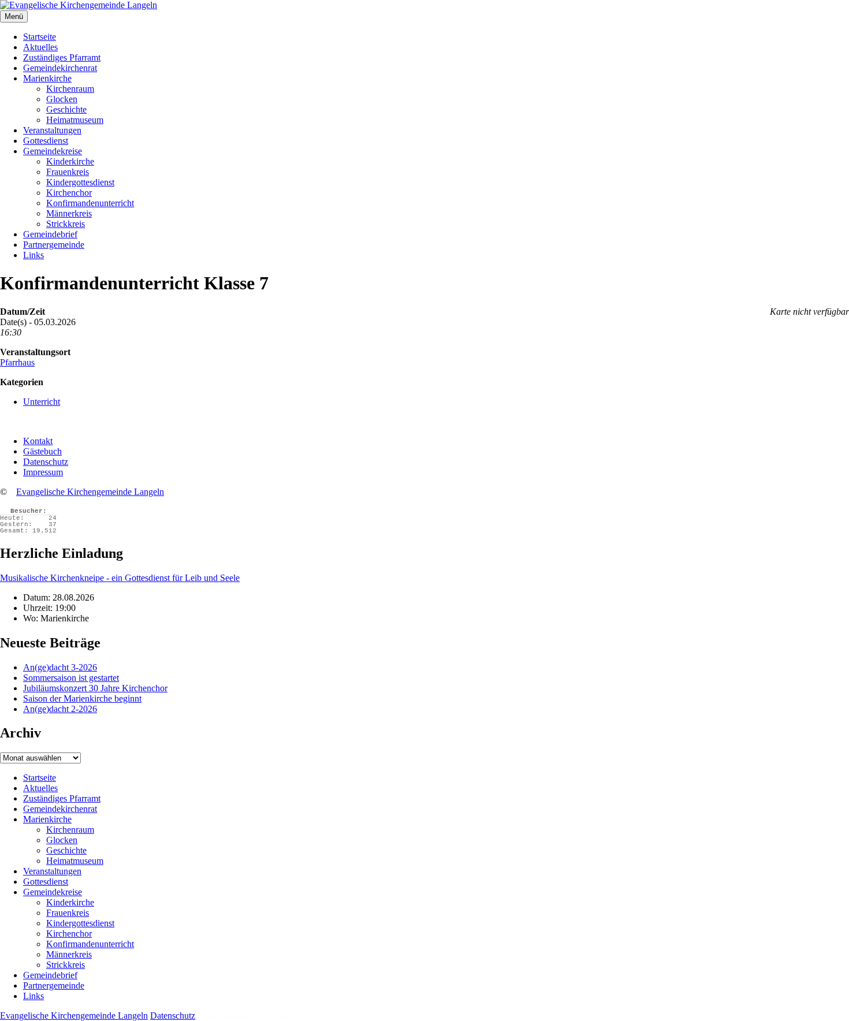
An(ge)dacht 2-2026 (60, 709)
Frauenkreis (67, 172)
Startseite (39, 37)
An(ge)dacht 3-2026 (60, 667)
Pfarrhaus (17, 362)
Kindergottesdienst (80, 182)
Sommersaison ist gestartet (71, 678)
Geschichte (66, 109)
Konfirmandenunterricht (90, 203)
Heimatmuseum (74, 120)
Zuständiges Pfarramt (61, 57)
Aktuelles (40, 47)
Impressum (43, 472)
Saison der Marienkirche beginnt (82, 698)
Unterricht (41, 402)
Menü (14, 16)
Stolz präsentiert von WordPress (256, 1015)
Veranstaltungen (52, 130)
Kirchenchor (69, 193)
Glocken (61, 99)
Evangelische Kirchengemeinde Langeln (90, 492)
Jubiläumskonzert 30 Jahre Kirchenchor (95, 688)
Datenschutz (45, 462)
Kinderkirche (70, 161)
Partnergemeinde (53, 244)
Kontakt (38, 441)
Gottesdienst (45, 141)
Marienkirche (47, 78)
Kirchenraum (70, 89)
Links (33, 255)
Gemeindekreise (52, 151)
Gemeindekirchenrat (60, 68)
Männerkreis (69, 213)
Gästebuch (42, 451)
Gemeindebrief (50, 234)
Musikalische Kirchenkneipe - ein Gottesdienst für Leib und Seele (120, 578)
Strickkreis (65, 224)
